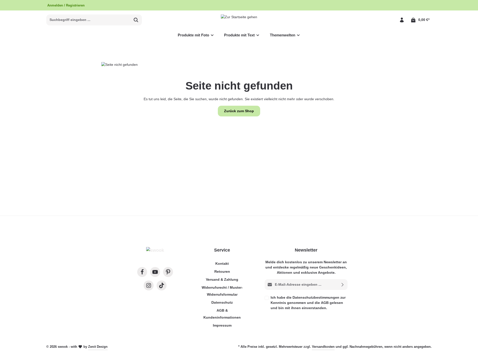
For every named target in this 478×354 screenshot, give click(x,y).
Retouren (222, 271)
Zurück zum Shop (239, 111)
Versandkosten (323, 347)
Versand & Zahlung (222, 279)
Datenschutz (222, 302)
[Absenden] (343, 284)
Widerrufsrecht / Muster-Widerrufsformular (222, 290)
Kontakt (222, 264)
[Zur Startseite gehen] (239, 19)
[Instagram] (149, 285)
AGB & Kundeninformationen (222, 313)
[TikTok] (162, 285)
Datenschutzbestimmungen (316, 297)
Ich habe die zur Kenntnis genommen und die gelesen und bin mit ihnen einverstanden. (308, 302)
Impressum (222, 325)
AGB (325, 303)
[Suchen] (136, 19)
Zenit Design (98, 347)
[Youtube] (155, 272)
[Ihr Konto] (401, 19)
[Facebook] (142, 272)
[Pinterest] (168, 272)
